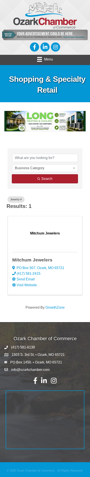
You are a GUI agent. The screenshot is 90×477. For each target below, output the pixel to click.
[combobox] (45, 168)
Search (46, 179)
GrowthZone (55, 307)
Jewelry (14, 199)
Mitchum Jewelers (32, 259)
